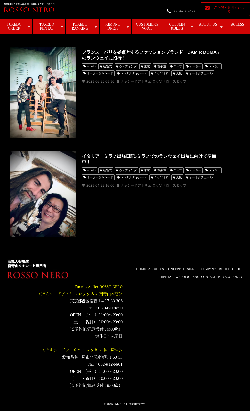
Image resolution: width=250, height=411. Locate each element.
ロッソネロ (161, 73)
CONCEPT (173, 268)
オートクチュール (201, 73)
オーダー (195, 66)
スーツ (177, 66)
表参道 (161, 66)
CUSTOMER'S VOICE (147, 26)
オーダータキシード (100, 73)
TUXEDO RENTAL (46, 26)
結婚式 (107, 66)
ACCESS (237, 24)
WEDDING (183, 276)
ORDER (237, 268)
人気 (179, 73)
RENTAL (167, 276)
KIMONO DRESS (112, 26)
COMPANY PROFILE (215, 268)
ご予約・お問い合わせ (229, 9)
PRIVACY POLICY (230, 276)
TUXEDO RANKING (80, 26)
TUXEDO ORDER (14, 26)
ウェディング (128, 66)
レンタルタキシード (133, 73)
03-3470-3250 (184, 11)
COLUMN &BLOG (177, 26)
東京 (147, 66)
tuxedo (91, 66)
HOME (141, 268)
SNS (196, 276)
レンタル (214, 66)
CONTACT (208, 276)
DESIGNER (190, 268)
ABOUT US (208, 24)
